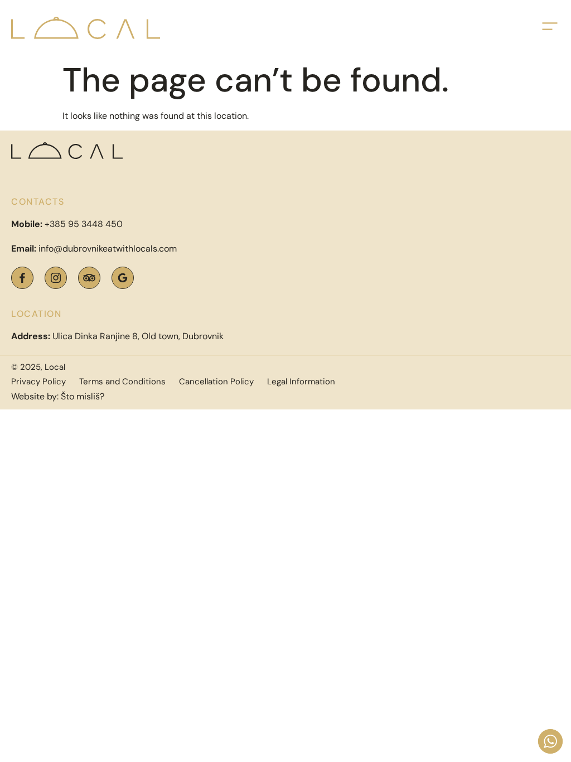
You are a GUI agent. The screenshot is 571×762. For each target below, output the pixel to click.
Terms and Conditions (122, 381)
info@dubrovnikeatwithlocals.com (107, 248)
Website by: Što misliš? (57, 396)
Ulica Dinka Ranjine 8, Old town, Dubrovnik (117, 336)
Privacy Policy (38, 381)
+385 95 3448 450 (84, 224)
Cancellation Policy (216, 381)
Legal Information (301, 381)
